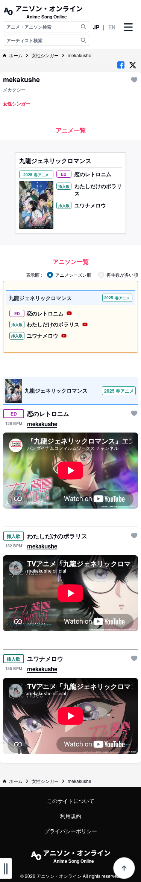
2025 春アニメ (119, 390)
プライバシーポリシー (70, 831)
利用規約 (70, 816)
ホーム (16, 55)
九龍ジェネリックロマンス (55, 161)
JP (96, 27)
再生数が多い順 (122, 275)
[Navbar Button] (128, 33)
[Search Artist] (83, 40)
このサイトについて (70, 800)
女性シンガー (45, 55)
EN (111, 27)
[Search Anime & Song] (83, 26)
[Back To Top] (124, 868)
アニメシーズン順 (73, 275)
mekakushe (79, 55)
